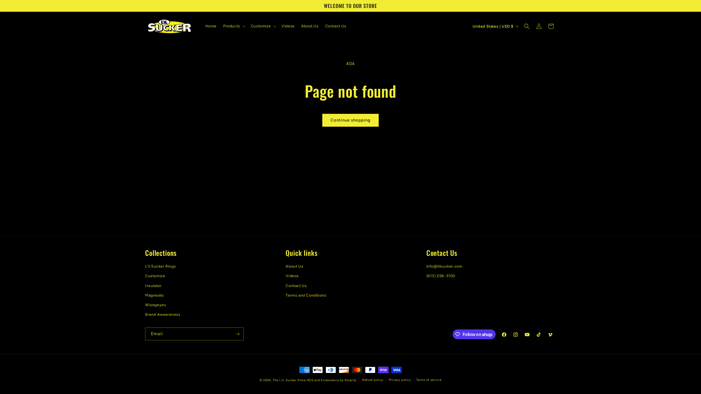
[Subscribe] (237, 334)
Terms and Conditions (306, 295)
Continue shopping (350, 120)
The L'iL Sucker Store (289, 380)
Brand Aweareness (162, 314)
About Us (294, 266)
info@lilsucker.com (444, 266)
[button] (234, 26)
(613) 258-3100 (440, 276)
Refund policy (372, 380)
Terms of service (428, 380)
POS (310, 380)
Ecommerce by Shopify (339, 380)
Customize (155, 276)
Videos (292, 276)
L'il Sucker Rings (160, 266)
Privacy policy (400, 380)
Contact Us (296, 285)
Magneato (154, 295)
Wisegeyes (155, 305)
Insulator (153, 285)
